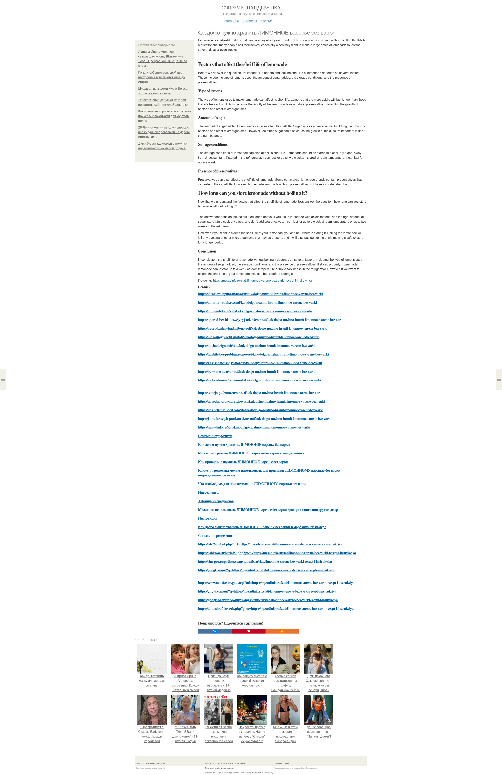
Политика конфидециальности (219, 768)
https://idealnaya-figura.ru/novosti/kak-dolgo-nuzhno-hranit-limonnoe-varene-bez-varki (260, 293)
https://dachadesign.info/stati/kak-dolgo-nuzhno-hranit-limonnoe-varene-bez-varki (256, 345)
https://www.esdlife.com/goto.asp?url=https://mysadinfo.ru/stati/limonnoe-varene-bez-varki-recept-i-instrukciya (276, 582)
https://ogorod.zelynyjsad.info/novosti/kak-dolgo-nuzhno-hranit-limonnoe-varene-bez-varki (262, 328)
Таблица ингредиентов (216, 500)
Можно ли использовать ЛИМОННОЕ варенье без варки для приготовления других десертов (270, 509)
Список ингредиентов (215, 535)
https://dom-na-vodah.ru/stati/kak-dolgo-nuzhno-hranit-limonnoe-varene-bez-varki (257, 302)
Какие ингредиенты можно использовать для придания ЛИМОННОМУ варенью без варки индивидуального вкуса (269, 473)
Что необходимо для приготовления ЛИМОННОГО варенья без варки (252, 483)
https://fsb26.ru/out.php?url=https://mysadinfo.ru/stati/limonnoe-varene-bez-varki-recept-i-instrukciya (270, 544)
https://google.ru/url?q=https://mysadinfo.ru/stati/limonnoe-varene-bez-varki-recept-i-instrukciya (266, 570)
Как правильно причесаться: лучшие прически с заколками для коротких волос (164, 116)
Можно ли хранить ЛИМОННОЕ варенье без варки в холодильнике (251, 453)
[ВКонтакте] (215, 631)
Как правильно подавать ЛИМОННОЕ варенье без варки (243, 461)
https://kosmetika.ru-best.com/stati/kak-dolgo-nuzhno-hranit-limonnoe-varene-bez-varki (260, 409)
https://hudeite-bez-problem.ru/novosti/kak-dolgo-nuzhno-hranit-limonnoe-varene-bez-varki (263, 354)
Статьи (266, 21)
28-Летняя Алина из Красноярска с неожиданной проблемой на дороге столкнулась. (164, 132)
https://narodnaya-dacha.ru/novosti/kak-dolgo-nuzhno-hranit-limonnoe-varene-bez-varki (261, 401)
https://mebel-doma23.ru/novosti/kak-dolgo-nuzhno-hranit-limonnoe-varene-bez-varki (259, 380)
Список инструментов (215, 435)
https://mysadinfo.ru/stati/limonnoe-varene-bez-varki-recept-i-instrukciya (262, 280)
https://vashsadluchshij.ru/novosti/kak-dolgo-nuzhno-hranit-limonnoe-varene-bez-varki (260, 362)
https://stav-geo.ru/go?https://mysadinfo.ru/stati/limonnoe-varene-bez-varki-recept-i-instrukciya (265, 561)
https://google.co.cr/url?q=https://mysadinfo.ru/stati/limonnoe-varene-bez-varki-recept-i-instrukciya (268, 599)
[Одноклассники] (282, 631)
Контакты (209, 763)
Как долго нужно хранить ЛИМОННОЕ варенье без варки (244, 444)
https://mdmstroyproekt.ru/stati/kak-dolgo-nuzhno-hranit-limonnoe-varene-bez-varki (258, 336)
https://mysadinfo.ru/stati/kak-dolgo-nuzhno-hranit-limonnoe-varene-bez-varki (254, 427)
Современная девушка (251, 7)
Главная (231, 21)
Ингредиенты (208, 492)
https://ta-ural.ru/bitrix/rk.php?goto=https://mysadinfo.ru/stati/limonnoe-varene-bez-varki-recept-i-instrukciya (276, 608)
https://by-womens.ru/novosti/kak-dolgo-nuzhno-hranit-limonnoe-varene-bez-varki (256, 371)
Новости (249, 21)
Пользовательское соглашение (230, 763)
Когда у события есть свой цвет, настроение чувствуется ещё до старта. (161, 77)
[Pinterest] (249, 631)
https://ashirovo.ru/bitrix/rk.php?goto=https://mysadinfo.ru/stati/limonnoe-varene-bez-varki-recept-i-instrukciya (277, 552)
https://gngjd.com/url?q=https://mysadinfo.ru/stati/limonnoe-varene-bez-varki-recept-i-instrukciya (267, 591)
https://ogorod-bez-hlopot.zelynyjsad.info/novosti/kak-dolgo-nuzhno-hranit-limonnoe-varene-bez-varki (270, 319)
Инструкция (207, 518)
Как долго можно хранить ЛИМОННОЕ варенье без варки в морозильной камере (262, 526)
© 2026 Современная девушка (150, 763)
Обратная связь (281, 763)
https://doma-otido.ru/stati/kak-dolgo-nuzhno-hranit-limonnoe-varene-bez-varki (255, 311)
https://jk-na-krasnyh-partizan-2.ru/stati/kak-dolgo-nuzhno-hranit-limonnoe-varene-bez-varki (264, 418)
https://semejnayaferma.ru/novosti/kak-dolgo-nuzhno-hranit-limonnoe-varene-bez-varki (260, 392)
